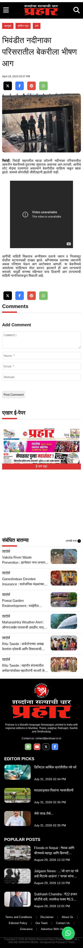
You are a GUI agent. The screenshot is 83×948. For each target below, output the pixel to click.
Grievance (26, 929)
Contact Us (63, 923)
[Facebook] (19, 86)
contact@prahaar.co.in (48, 738)
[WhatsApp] (43, 86)
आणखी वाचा (73, 540)
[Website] (28, 747)
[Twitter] (7, 86)
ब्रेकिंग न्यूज (23, 25)
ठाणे (36, 25)
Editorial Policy (18, 923)
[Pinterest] (31, 86)
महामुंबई (7, 25)
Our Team (42, 923)
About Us (67, 917)
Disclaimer (46, 917)
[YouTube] (37, 747)
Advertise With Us (52, 929)
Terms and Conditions (18, 917)
